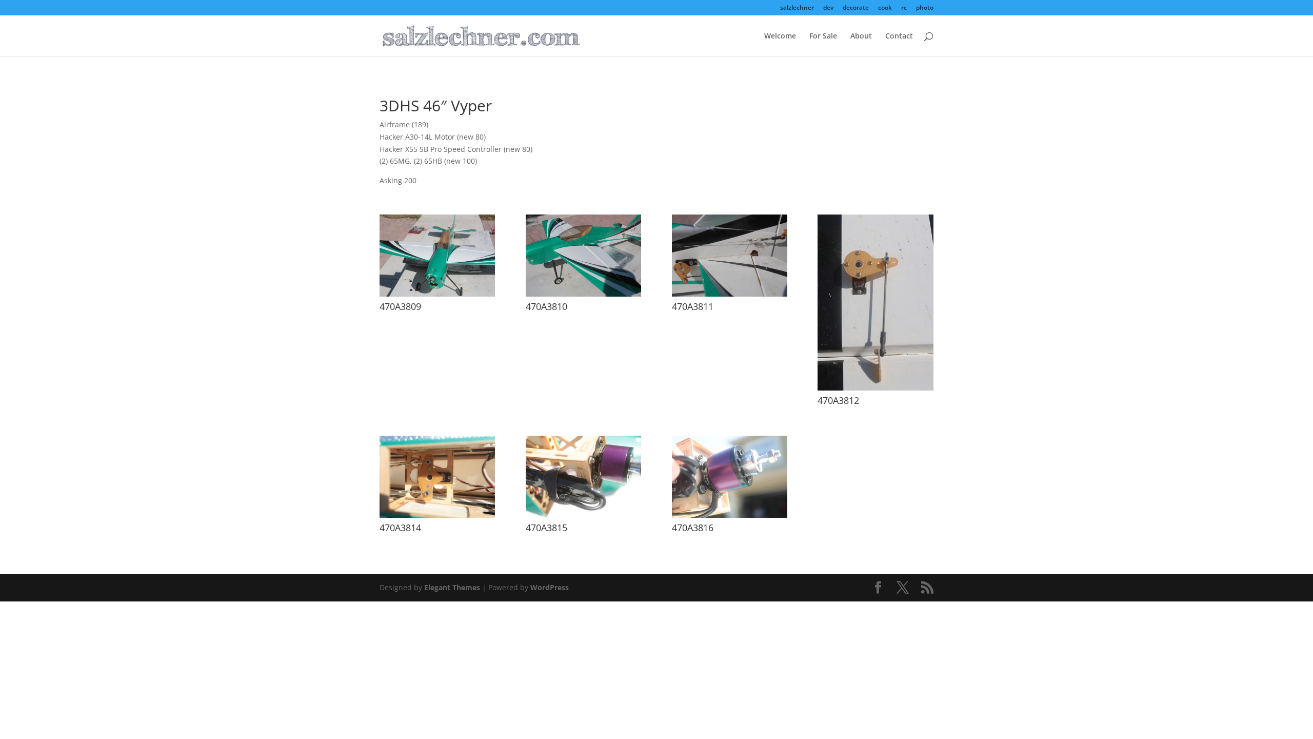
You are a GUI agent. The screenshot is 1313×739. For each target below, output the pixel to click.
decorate (856, 8)
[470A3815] (583, 515)
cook (885, 8)
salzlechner (797, 8)
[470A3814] (437, 515)
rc (904, 8)
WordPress (549, 587)
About (861, 36)
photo (924, 8)
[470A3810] (583, 294)
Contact (899, 36)
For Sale (823, 36)
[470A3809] (437, 294)
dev (828, 8)
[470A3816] (729, 515)
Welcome (780, 36)
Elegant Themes (452, 587)
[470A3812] (875, 388)
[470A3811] (729, 294)
